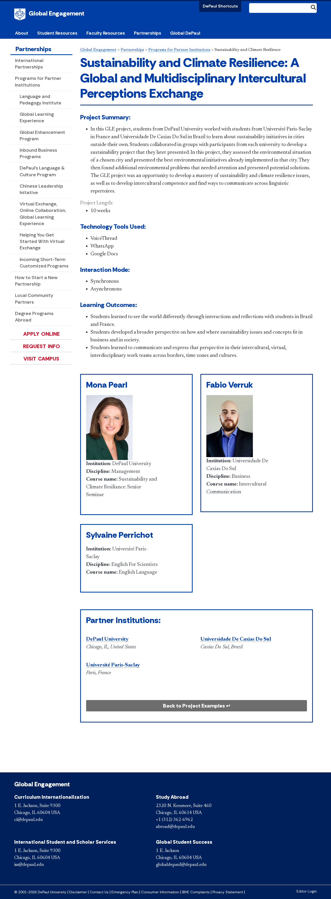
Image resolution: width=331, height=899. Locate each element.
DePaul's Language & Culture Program (42, 171)
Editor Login (307, 891)
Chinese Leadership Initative (41, 189)
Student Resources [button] (57, 33)
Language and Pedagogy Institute (40, 99)
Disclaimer (78, 892)
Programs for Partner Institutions (38, 81)
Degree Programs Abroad (34, 316)
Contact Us (99, 892)
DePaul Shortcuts (220, 6)
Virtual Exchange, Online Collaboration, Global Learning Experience (43, 214)
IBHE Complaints (196, 892)
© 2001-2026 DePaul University (40, 892)
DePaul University (20, 14)
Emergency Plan (124, 892)
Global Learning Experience (37, 117)
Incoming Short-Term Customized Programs (44, 262)
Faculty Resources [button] (105, 33)
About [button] (21, 33)
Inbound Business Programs (38, 153)
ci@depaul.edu (28, 820)
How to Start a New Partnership (36, 280)
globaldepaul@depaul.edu (181, 865)
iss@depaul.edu (29, 865)
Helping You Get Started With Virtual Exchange (42, 241)
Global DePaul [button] (185, 33)
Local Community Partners (34, 298)
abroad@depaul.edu (175, 827)
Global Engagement (56, 13)
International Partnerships (29, 63)
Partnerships (33, 49)
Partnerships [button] (147, 33)
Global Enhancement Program (42, 135)
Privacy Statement (228, 892)
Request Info (41, 346)
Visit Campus (41, 358)
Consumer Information (160, 892)
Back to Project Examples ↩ (196, 705)
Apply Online (41, 334)
